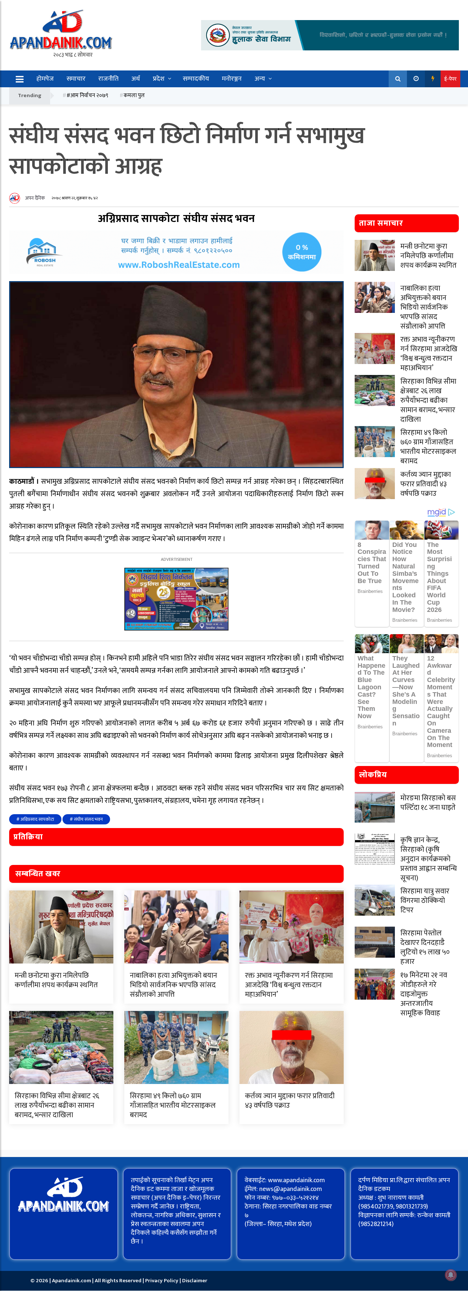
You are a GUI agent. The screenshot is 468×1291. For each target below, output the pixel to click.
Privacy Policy (162, 1280)
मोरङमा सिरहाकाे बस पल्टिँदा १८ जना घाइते (428, 803)
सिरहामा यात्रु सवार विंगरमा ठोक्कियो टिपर (424, 900)
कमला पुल (134, 95)
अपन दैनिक (35, 198)
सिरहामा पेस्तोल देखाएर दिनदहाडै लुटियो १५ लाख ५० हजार (425, 947)
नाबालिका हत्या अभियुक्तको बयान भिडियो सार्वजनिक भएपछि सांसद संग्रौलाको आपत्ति (173, 985)
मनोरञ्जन (232, 78)
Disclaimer (194, 1280)
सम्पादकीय (196, 78)
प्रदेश (159, 78)
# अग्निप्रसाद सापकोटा (35, 819)
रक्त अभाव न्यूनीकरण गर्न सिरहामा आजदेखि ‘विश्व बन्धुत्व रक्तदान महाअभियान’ (289, 985)
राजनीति (108, 78)
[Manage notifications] (451, 1275)
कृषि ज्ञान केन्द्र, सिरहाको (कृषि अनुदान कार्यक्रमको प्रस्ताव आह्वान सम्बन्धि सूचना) (428, 859)
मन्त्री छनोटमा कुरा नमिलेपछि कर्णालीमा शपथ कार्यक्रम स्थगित (56, 980)
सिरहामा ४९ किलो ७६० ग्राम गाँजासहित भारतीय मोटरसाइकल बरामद (173, 1105)
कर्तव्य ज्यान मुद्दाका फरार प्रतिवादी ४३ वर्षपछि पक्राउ (290, 1101)
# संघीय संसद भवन (86, 819)
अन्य (259, 78)
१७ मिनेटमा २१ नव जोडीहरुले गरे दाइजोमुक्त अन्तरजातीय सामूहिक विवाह (423, 994)
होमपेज (45, 78)
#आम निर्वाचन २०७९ (87, 95)
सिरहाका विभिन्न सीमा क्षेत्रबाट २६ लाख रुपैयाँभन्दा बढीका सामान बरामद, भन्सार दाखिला (57, 1105)
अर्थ (135, 78)
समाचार (76, 78)
